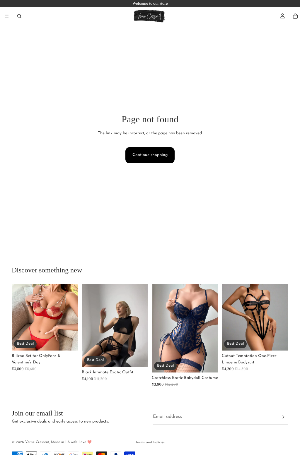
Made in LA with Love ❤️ (71, 442)
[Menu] (6, 16)
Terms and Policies (150, 442)
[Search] (19, 16)
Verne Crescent (37, 442)
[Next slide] (71, 317)
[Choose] (69, 341)
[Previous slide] (18, 317)
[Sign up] (282, 417)
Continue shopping (150, 155)
